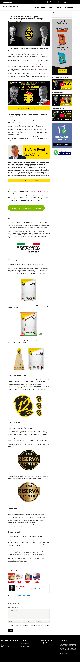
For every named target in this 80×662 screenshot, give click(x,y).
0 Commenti (18, 21)
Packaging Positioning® (19, 13)
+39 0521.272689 (6, 646)
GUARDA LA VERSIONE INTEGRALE (28, 108)
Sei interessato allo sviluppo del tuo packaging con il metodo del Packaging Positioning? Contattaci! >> (26, 207)
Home (9, 13)
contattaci (16, 560)
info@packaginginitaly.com (29, 643)
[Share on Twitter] (23, 596)
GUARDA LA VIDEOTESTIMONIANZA (28, 180)
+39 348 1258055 (26, 646)
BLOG (12, 13)
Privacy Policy (63, 655)
